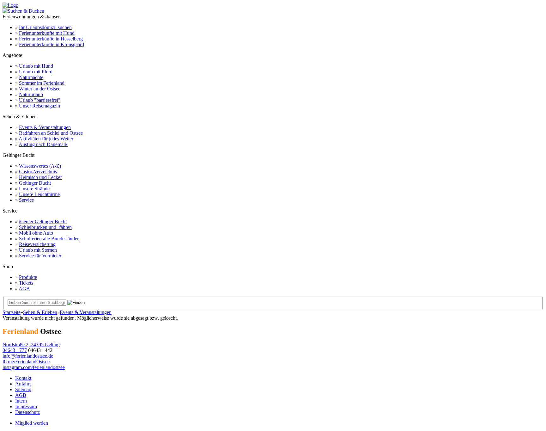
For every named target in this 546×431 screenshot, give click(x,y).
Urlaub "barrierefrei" (39, 100)
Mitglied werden (31, 423)
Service (26, 200)
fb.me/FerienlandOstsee (26, 361)
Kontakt (23, 378)
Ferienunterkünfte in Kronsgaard (51, 44)
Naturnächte (31, 77)
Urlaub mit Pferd (35, 71)
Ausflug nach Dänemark (43, 144)
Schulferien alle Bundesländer (49, 238)
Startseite (12, 312)
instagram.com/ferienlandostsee (34, 367)
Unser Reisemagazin (39, 105)
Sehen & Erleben (40, 312)
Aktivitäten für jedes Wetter (46, 138)
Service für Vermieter (40, 255)
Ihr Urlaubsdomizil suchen (45, 27)
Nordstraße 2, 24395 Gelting (31, 344)
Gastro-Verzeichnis (38, 171)
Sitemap (23, 389)
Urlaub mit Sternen (38, 250)
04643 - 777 (15, 350)
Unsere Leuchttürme (39, 194)
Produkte (28, 277)
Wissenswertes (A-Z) (40, 166)
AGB (24, 288)
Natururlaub (31, 94)
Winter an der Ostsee (39, 88)
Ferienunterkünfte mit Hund (47, 33)
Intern (21, 400)
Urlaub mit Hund (36, 66)
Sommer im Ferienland (41, 83)
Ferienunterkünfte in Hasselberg (51, 38)
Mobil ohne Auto (36, 233)
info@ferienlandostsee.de (28, 356)
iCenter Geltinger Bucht (43, 221)
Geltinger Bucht (35, 183)
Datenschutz (27, 412)
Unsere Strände (34, 188)
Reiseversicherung (37, 244)
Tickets (26, 283)
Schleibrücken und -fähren (45, 227)
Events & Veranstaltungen (45, 127)
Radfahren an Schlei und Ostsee (51, 133)
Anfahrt (23, 383)
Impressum (26, 406)
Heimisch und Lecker (40, 177)
